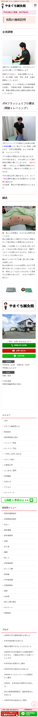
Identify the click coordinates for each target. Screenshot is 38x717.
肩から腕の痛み (10, 602)
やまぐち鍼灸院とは (12, 426)
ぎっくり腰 (8, 569)
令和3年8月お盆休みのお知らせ (16, 669)
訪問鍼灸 (7, 476)
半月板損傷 (8, 580)
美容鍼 (6, 574)
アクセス (7, 487)
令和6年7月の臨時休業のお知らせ (17, 635)
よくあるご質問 (10, 470)
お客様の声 (8, 465)
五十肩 (6, 547)
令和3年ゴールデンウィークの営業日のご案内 (18, 676)
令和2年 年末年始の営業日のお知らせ (18, 684)
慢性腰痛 (7, 530)
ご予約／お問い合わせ (12, 454)
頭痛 (6, 541)
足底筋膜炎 (8, 585)
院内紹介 (7, 432)
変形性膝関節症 (10, 513)
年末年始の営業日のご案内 (14, 663)
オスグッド (8, 607)
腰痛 (6, 552)
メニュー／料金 (10, 443)
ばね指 (6, 596)
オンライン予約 (10, 448)
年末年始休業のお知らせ (13, 641)
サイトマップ (9, 493)
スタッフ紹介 (9, 459)
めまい (6, 524)
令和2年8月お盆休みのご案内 (15, 700)
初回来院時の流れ (11, 437)
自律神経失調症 (10, 519)
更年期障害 (8, 535)
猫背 (6, 591)
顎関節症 (7, 613)
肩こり (6, 558)
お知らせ (7, 482)
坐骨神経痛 (8, 563)
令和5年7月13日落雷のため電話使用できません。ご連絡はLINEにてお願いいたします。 (19, 655)
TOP (6, 421)
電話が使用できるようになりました (18, 646)
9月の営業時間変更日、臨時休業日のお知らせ (18, 693)
